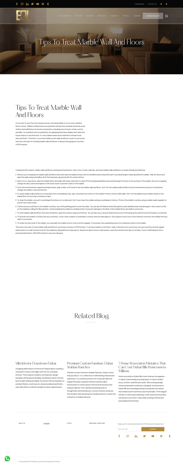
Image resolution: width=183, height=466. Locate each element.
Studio (90, 16)
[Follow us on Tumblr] (48, 4)
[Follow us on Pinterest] (43, 4)
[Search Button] (166, 16)
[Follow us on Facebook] (17, 4)
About (126, 16)
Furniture (46, 430)
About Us (22, 423)
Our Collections (49, 435)
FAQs (21, 446)
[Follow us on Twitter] (32, 4)
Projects (102, 16)
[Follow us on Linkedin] (27, 4)
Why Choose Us (25, 429)
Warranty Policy (95, 444)
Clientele (70, 429)
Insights (115, 16)
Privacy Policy (94, 429)
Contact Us (152, 4)
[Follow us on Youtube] (37, 4)
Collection (65, 16)
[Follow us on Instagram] (22, 4)
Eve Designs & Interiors (52, 461)
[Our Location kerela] (166, 4)
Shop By (78, 16)
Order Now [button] (153, 16)
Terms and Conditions (97, 423)
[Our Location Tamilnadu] (161, 4)
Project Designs (49, 439)
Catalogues (139, 4)
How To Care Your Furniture (26, 440)
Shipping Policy (95, 439)
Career (136, 16)
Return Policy (94, 434)
